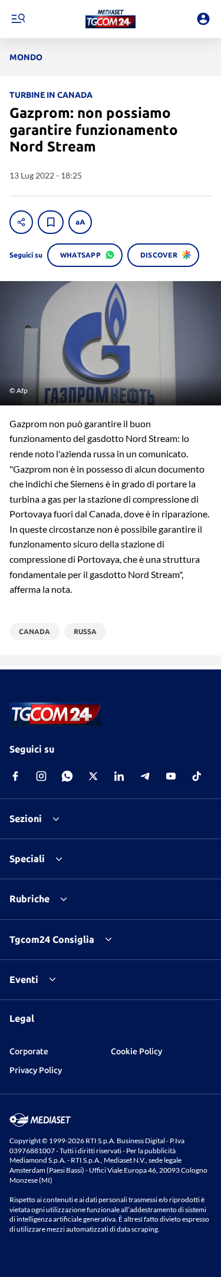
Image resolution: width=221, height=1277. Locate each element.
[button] (110, 18)
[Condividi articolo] (21, 222)
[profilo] (203, 19)
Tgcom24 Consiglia (51, 939)
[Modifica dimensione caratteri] (80, 222)
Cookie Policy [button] (136, 1051)
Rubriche (29, 898)
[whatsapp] (67, 776)
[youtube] (171, 776)
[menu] (17, 19)
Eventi (23, 979)
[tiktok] (197, 776)
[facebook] (15, 776)
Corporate (28, 1051)
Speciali (27, 858)
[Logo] (110, 18)
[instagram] (41, 776)
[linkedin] (119, 776)
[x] (93, 776)
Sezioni (25, 818)
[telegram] (145, 776)
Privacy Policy (35, 1070)
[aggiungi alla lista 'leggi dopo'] (51, 222)
